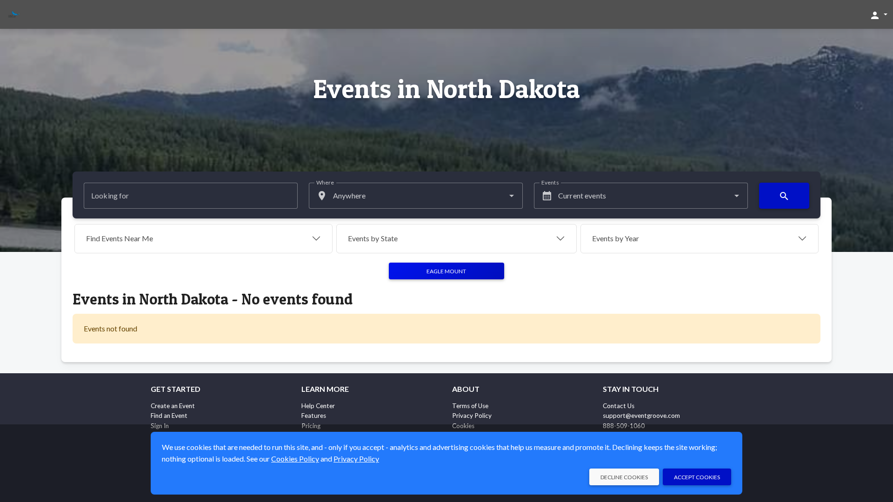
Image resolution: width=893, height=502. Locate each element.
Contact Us (618, 406)
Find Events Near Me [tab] (119, 238)
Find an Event (169, 415)
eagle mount (446, 271)
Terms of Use (470, 406)
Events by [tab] (373, 238)
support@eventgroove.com (641, 415)
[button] (878, 15)
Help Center (318, 406)
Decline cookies (624, 477)
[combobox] (416, 196)
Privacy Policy (472, 415)
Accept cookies (697, 477)
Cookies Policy (295, 458)
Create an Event (173, 406)
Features (313, 415)
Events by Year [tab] (615, 238)
